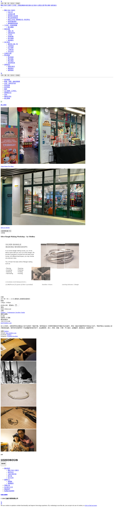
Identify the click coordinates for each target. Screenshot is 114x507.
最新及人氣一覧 (13, 44)
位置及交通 (40, 5)
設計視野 (11, 47)
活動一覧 (11, 31)
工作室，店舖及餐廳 (18, 5)
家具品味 (7, 85)
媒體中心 (7, 479)
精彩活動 (28, 5)
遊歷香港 (11, 70)
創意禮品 (7, 87)
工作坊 (10, 34)
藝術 (5, 89)
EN (2, 3)
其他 (5, 94)
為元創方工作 (8, 487)
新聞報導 (11, 483)
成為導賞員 (11, 62)
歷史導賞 (11, 61)
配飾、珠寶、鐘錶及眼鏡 (12, 81)
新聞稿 (10, 481)
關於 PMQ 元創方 (6, 5)
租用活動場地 (12, 21)
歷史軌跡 (11, 57)
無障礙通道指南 (13, 23)
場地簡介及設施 (13, 16)
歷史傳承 (47, 5)
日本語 (17, 3)
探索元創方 (11, 66)
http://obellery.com (11, 333)
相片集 (10, 476)
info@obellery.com (6, 323)
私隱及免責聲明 (9, 491)
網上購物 (11, 27)
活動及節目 (11, 32)
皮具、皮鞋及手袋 (10, 83)
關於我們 (7, 468)
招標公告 (7, 485)
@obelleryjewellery (12, 336)
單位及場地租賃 (13, 17)
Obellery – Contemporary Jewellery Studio (13, 312)
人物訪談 (11, 49)
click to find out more (91, 505)
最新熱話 (11, 68)
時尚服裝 (7, 79)
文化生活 (11, 51)
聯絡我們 (7, 489)
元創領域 (11, 46)
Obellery (6, 331)
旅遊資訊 (11, 40)
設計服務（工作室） (10, 91)
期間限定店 (7, 92)
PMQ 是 (10, 12)
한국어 (12, 3)
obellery (9, 334)
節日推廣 (11, 38)
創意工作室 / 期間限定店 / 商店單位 (19, 19)
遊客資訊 (54, 5)
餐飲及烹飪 (7, 96)
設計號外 (34, 5)
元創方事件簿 (12, 474)
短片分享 (11, 478)
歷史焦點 (11, 59)
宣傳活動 (11, 36)
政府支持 (11, 472)
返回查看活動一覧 (6, 231)
